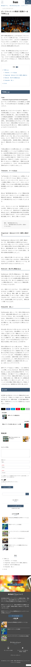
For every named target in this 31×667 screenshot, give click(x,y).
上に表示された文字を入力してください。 (10, 481)
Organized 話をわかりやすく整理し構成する (16, 75)
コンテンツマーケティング (7, 8)
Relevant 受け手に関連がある (12, 77)
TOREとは (6, 70)
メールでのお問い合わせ (15, 506)
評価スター (3, 459)
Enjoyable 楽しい (9, 80)
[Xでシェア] (3, 409)
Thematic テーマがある (11, 72)
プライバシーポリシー (15, 655)
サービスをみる (15, 615)
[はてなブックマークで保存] (13, 409)
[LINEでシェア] (23, 409)
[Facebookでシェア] (8, 409)
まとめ (5, 83)
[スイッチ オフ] (23, 2)
